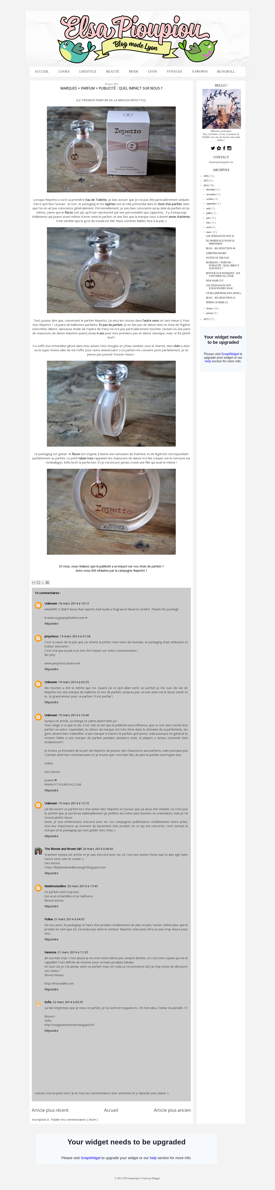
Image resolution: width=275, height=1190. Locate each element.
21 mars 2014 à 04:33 (69, 919)
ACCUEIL (42, 71)
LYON (152, 71)
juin (208, 218)
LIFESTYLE (87, 71)
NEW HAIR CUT (214, 280)
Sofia (47, 1002)
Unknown (50, 603)
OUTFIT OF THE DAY (218, 257)
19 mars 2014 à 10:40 (73, 715)
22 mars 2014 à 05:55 (68, 1002)
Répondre (51, 623)
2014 (206, 185)
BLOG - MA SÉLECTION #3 (220, 297)
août (208, 208)
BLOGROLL (226, 71)
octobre (210, 199)
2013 (206, 319)
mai (208, 222)
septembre (211, 203)
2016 (206, 176)
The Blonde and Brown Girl (63, 849)
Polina (48, 919)
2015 (206, 180)
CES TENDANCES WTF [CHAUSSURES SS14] (219, 287)
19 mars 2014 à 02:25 (73, 682)
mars (209, 232)
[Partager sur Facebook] (47, 582)
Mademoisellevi (55, 886)
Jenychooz (51, 636)
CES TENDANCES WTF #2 (220, 236)
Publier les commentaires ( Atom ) (74, 1119)
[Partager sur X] (43, 582)
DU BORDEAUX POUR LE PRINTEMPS (220, 242)
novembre (211, 194)
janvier (209, 313)
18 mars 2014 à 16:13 (73, 603)
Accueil (111, 1110)
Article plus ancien (172, 1110)
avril (208, 227)
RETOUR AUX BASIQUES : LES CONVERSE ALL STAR (223, 274)
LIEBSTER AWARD (216, 253)
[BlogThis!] (38, 582)
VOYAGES (174, 71)
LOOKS (64, 71)
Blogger (156, 1178)
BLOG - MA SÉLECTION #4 (220, 248)
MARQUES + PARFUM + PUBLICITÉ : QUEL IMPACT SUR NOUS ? (222, 265)
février (209, 308)
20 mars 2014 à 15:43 (82, 886)
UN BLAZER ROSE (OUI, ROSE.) (223, 293)
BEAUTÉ (112, 71)
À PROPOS (200, 71)
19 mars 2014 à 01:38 (75, 636)
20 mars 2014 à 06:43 (98, 849)
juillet (209, 213)
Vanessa (50, 952)
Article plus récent (50, 1110)
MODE (134, 71)
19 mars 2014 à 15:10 (73, 803)
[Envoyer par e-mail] (34, 582)
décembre (211, 189)
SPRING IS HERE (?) (217, 302)
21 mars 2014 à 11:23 (72, 952)
